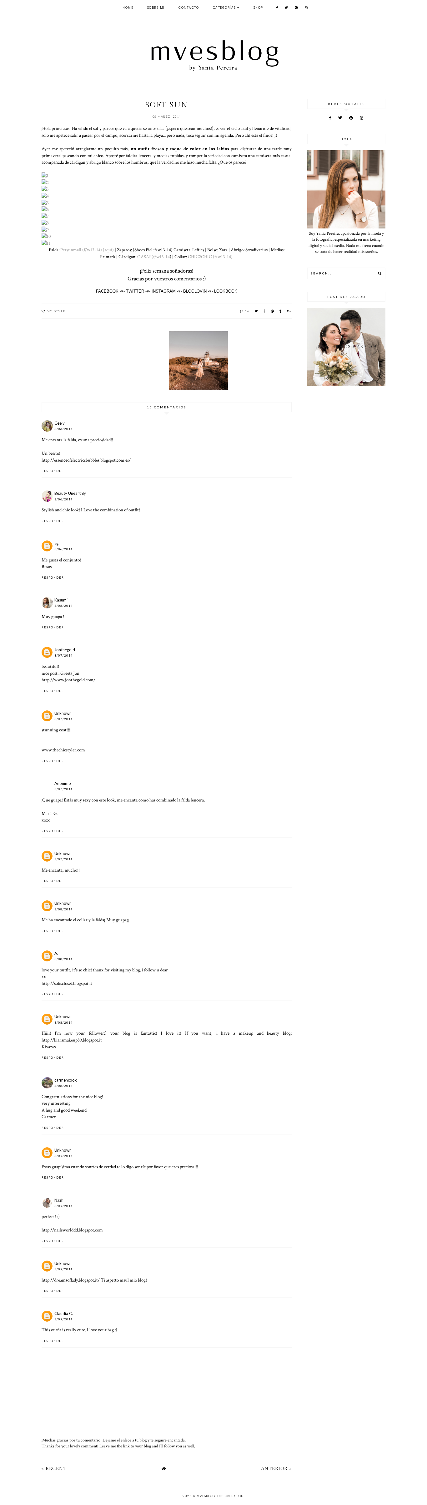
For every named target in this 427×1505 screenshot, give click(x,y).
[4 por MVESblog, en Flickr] (45, 196)
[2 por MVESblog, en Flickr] (45, 182)
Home (128, 7)
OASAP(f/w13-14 (153, 256)
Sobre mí (156, 7)
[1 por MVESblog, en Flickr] (45, 175)
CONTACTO (188, 7)
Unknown (63, 713)
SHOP (258, 7)
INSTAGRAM (164, 291)
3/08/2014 (63, 909)
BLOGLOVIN (195, 291)
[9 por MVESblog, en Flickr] (45, 230)
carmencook (65, 1080)
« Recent (54, 1468)
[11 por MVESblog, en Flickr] (46, 243)
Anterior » (276, 1468)
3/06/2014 (63, 429)
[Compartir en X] (257, 311)
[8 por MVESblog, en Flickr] (45, 223)
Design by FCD (230, 1496)
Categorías (224, 7)
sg (56, 543)
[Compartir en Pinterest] (272, 311)
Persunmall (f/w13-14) (81, 250)
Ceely (59, 423)
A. (56, 953)
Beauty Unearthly (70, 493)
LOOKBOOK (225, 291)
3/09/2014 (63, 1156)
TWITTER (135, 291)
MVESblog (206, 1496)
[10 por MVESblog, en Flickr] (46, 236)
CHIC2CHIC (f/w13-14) (211, 256)
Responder (53, 471)
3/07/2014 (63, 655)
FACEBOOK (107, 291)
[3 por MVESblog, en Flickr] (45, 189)
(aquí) (108, 250)
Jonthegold (64, 649)
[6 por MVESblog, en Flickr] (45, 209)
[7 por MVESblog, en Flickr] (45, 216)
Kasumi (61, 599)
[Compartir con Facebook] (265, 311)
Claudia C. (63, 1313)
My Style (56, 311)
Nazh (58, 1200)
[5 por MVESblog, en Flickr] (45, 203)
